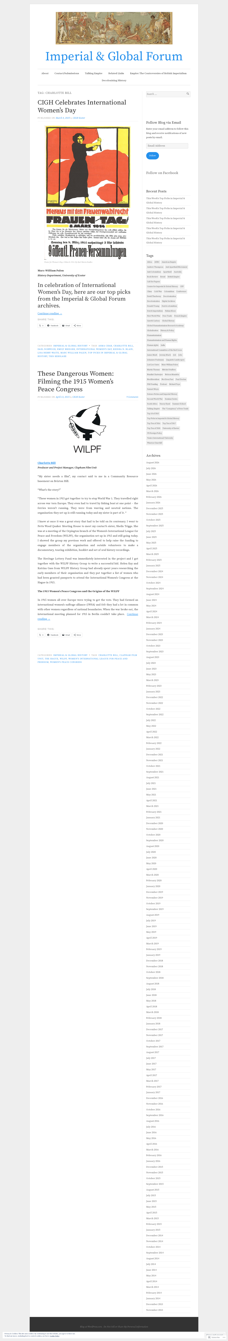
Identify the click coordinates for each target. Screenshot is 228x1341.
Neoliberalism (153, 379)
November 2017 (154, 1035)
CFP (182, 286)
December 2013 (154, 1304)
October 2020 (153, 834)
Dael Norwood (47, 349)
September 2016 (154, 1115)
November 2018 (154, 966)
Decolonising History (114, 80)
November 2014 (154, 1241)
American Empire (169, 262)
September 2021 (154, 771)
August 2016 (152, 1121)
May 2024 (151, 605)
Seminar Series (171, 399)
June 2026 (151, 474)
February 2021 (154, 811)
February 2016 (154, 1155)
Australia (177, 272)
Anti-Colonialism (154, 272)
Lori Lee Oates (153, 365)
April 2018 (151, 1006)
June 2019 (151, 926)
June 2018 (151, 995)
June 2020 (151, 857)
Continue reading (50, 313)
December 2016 (154, 1098)
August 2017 (152, 1052)
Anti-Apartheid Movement (176, 267)
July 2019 (151, 920)
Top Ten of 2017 (169, 423)
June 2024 (151, 600)
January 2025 (153, 565)
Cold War (158, 291)
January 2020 (153, 886)
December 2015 (154, 1166)
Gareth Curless (153, 321)
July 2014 (151, 1264)
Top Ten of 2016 (153, 423)
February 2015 (154, 1224)
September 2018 (154, 977)
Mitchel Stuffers (169, 370)
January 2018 (153, 1023)
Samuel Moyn (153, 389)
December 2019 (154, 892)
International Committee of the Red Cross (164, 350)
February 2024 (154, 622)
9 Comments (132, 397)
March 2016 (152, 1149)
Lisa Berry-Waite (48, 352)
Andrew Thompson (155, 267)
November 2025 (154, 514)
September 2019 (154, 909)
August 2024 (152, 594)
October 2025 (153, 519)
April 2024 (151, 611)
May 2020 (151, 863)
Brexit (162, 277)
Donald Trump (153, 306)
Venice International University (160, 438)
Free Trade (167, 316)
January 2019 (153, 955)
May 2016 (151, 1138)
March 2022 (152, 737)
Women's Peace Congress (66, 662)
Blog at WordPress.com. (91, 1326)
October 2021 (153, 766)
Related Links (116, 73)
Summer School (179, 404)
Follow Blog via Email (163, 122)
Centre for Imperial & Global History (162, 286)
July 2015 (151, 1195)
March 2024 (152, 617)
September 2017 (154, 1046)
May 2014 (151, 1275)
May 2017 (151, 1069)
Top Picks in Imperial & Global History (163, 418)
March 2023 (152, 680)
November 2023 (154, 640)
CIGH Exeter (79, 118)
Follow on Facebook (162, 173)
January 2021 (153, 817)
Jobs (180, 355)
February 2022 (154, 743)
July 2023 (151, 663)
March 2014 (152, 1287)
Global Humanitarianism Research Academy (165, 326)
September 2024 (154, 588)
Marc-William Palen (73, 352)
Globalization (152, 330)
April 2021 (151, 800)
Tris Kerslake (57, 356)
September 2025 (154, 525)
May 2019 (151, 932)
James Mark (152, 355)
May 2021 (151, 794)
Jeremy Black (165, 355)
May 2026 (151, 479)
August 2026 (152, 462)
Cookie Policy (54, 1336)
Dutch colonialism (169, 306)
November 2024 (154, 577)
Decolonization (153, 301)
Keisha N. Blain (123, 349)
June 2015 (151, 1201)
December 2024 (154, 571)
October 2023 (153, 645)
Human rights (152, 345)
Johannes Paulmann (155, 360)
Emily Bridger (66, 349)
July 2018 (151, 989)
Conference (181, 291)
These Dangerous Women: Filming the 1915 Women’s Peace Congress (76, 382)
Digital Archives (168, 301)
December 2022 (154, 697)
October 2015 (153, 1178)
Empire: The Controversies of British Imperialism (158, 73)
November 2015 (154, 1172)
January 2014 (153, 1298)
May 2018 (151, 1000)
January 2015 (153, 1229)
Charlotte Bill (123, 345)
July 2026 (151, 468)
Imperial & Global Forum (114, 56)
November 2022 (154, 703)
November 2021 (154, 760)
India (163, 345)
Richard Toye (174, 384)
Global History (168, 321)
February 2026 (154, 497)
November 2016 (154, 1103)
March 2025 (152, 554)
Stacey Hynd (165, 404)
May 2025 (151, 542)
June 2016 (151, 1132)
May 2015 (151, 1206)
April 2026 (151, 485)
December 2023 (154, 634)
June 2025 (151, 537)
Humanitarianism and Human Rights (162, 340)
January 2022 (153, 748)
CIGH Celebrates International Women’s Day (82, 106)
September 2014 (154, 1252)
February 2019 (154, 949)
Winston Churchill (154, 443)
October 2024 (153, 582)
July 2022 (151, 720)
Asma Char (105, 345)
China (149, 291)
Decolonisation (169, 296)
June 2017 (151, 1063)
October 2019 (153, 903)
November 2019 (154, 897)
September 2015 (154, 1184)
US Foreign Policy (154, 433)
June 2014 (151, 1269)
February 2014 (154, 1292)
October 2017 (153, 1040)
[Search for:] (168, 94)
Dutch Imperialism (155, 311)
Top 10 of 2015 (153, 413)
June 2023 (151, 668)
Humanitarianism (154, 335)
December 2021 (154, 754)
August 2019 (152, 914)
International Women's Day (94, 349)
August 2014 (152, 1258)
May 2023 (151, 674)
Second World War (155, 399)
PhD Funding (152, 384)
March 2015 (152, 1218)
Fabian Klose (170, 311)
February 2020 (154, 880)
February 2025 (154, 559)
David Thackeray (154, 296)
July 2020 (151, 852)
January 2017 (153, 1092)
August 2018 (152, 983)
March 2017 (152, 1080)
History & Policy (167, 330)
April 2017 (151, 1075)
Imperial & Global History (70, 345)
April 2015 (151, 1212)
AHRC (156, 262)
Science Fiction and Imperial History (162, 394)
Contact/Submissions (66, 73)
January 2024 (153, 628)
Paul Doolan (181, 379)
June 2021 (151, 788)
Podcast (163, 384)
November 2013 (154, 1310)
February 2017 (154, 1086)
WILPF (63, 658)
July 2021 (151, 783)
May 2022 (151, 725)
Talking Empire (93, 73)
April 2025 (151, 548)
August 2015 (152, 1189)
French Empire (180, 316)
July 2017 (151, 1058)
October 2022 (153, 708)
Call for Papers (153, 281)
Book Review (152, 277)
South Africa (152, 404)
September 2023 (154, 651)
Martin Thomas (153, 370)
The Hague (51, 658)
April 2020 (151, 869)
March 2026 (152, 491)
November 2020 (154, 829)
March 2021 (152, 806)
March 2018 (152, 1012)
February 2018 (154, 1018)
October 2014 (153, 1246)
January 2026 (153, 502)
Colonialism (169, 291)
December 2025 (154, 508)
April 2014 (151, 1281)
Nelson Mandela (172, 374)
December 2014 (154, 1235)
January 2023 (153, 691)
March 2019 (152, 943)
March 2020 (152, 874)
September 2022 (154, 714)
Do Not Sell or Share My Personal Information (126, 1326)
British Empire (174, 277)
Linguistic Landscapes (175, 360)
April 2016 (151, 1143)
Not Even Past (167, 379)
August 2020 (152, 846)
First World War (153, 316)
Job (174, 355)
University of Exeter (171, 428)
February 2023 (154, 685)
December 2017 (154, 1029)
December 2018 (154, 960)
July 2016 (151, 1126)
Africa (149, 262)
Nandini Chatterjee (155, 374)
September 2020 (154, 840)
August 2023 (152, 657)
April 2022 (151, 731)
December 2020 (154, 823)
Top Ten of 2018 (153, 428)
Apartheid (167, 272)
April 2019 (151, 937)
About (45, 73)
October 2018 (153, 972)
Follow (152, 155)
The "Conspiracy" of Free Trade (175, 409)
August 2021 (152, 777)
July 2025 (151, 531)
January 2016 (153, 1161)
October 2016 (153, 1109)
